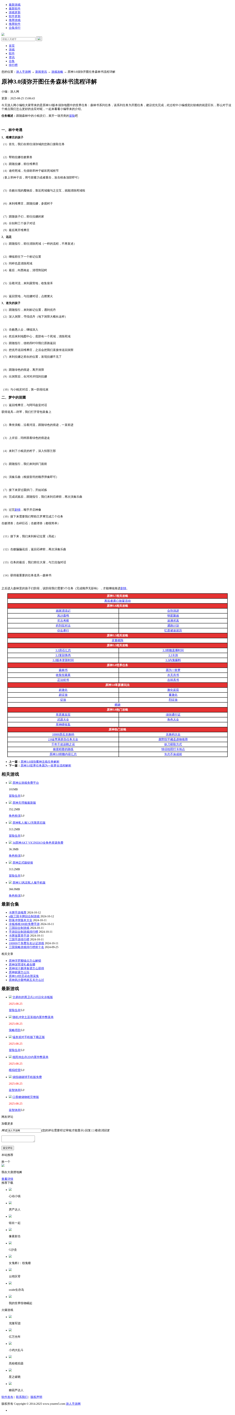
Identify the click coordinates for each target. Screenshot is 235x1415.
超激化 (63, 689)
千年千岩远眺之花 (63, 744)
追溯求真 (173, 620)
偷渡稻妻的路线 (63, 749)
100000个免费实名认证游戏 (26, 943)
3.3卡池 (173, 655)
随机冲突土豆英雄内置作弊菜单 (33, 1017)
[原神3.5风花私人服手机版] (10, 882)
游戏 (12, 49)
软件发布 (7, 1397)
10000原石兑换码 (63, 734)
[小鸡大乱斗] (10, 1343)
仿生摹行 (63, 630)
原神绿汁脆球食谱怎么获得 (26, 968)
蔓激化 (173, 694)
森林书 (63, 670)
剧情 (18, 509)
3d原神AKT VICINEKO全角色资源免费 (37, 842)
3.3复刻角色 (63, 655)
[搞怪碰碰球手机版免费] (10, 1077)
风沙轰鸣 (63, 615)
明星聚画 (173, 615)
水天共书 (173, 675)
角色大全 (173, 719)
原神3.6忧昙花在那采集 (24, 976)
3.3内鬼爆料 (173, 660)
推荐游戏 (15, 20)
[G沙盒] (10, 1243)
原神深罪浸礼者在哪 (22, 964)
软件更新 (15, 16)
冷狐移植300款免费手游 (24, 924)
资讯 (12, 57)
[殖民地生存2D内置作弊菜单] (10, 1057)
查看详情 (7, 1178)
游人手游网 (23, 71)
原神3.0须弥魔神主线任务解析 (40, 761)
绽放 (63, 699)
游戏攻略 (57, 71)
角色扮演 (15, 815)
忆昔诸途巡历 (173, 630)
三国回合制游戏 (19, 927)
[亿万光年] (10, 1330)
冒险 (72, 115)
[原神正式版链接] (10, 862)
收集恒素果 (63, 675)
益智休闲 (15, 1090)
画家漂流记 (63, 610)
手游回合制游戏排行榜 (23, 931)
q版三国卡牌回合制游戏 (24, 916)
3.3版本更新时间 (63, 660)
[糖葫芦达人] (10, 1383)
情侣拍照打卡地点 (173, 749)
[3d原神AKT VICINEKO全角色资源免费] (10, 842)
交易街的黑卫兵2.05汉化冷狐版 (32, 997)
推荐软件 (15, 23)
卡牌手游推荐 (17, 912)
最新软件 (15, 8)
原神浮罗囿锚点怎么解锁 (25, 960)
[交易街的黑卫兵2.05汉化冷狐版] (10, 997)
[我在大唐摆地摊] (2, 1165)
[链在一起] (10, 1216)
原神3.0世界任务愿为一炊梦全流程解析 (46, 765)
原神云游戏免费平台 (25, 782)
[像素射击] (10, 1229)
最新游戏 (15, 4)
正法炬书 (63, 679)
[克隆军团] (10, 1316)
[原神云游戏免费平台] (10, 782)
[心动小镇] (10, 1189)
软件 (12, 53)
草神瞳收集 (63, 724)
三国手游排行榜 (19, 939)
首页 (12, 45)
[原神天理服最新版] (10, 802)
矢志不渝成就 (173, 754)
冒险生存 (15, 795)
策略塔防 (15, 1030)
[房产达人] (10, 1203)
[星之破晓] (10, 1370)
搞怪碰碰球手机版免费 (27, 1077)
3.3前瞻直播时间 (173, 650)
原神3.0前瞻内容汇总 (63, 754)
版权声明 (36, 1397)
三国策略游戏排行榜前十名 (26, 947)
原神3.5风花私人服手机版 (29, 882)
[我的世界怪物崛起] (10, 1296)
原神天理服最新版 (24, 802)
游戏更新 (15, 12)
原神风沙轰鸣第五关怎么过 (26, 979)
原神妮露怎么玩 (19, 972)
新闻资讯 (41, 71)
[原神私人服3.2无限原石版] (10, 822)
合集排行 (15, 27)
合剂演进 (173, 610)
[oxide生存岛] (10, 1283)
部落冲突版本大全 (20, 920)
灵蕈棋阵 (117, 640)
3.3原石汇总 (63, 650)
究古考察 (63, 620)
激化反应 (173, 689)
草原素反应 (63, 714)
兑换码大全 (173, 734)
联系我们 (22, 1397)
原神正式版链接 (22, 862)
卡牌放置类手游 (19, 935)
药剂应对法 (63, 625)
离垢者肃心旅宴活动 (117, 600)
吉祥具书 (173, 679)
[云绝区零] (10, 1270)
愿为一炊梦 (173, 670)
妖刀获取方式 (173, 744)
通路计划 (173, 625)
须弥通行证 (173, 714)
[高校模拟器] (10, 1357)
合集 (12, 61)
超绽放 (63, 694)
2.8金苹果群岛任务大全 (63, 739)
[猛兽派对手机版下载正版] (10, 1037)
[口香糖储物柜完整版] (10, 1097)
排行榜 (13, 65)
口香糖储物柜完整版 (25, 1097)
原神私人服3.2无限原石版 (29, 822)
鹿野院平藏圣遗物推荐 (173, 739)
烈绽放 (173, 699)
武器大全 (63, 719)
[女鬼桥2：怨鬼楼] (10, 1256)
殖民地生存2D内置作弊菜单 (30, 1057)
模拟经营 (15, 1070)
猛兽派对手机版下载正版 (28, 1037)
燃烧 (117, 704)
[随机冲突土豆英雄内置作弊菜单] (10, 1017)
